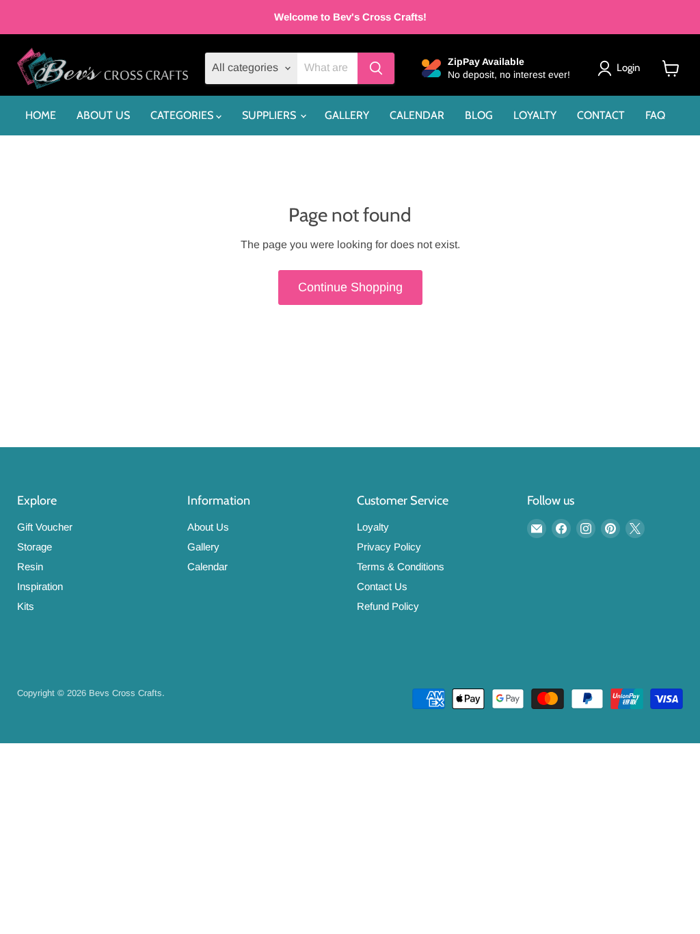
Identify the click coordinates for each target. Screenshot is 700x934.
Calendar (207, 566)
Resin (30, 566)
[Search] (376, 68)
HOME (40, 115)
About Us (208, 527)
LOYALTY (534, 115)
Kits (25, 606)
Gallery (203, 546)
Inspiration (40, 586)
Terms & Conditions (400, 566)
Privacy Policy (389, 546)
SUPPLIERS (270, 115)
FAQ (655, 115)
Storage (34, 546)
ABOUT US (103, 115)
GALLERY (347, 115)
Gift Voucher (44, 527)
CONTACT (601, 115)
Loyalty (373, 527)
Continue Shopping (350, 287)
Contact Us (382, 586)
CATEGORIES (183, 115)
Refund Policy (388, 606)
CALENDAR (417, 115)
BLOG (479, 115)
